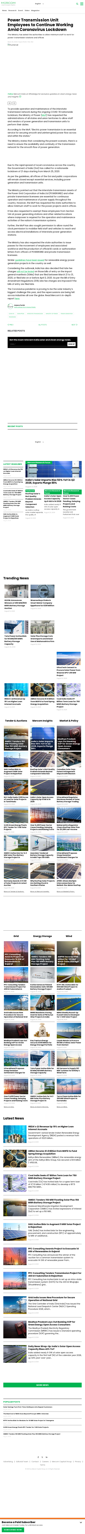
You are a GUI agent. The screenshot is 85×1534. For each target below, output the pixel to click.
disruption (20, 314)
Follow (10, 94)
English (38, 4)
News (4, 10)
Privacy (78, 1461)
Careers (45, 1461)
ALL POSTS (42, 324)
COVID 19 (11, 314)
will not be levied (25, 271)
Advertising (8, 1461)
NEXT (74, 324)
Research (12, 10)
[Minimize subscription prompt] (81, 1522)
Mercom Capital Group (62, 1461)
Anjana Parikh (22, 42)
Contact (35, 1461)
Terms (42, 1465)
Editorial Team (22, 1461)
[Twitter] (42, 1457)
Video (27, 10)
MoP (44, 115)
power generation (67, 314)
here (17, 298)
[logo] (8, 4)
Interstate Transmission (35, 314)
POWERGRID (12, 317)
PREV (11, 324)
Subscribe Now (13, 1529)
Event (20, 10)
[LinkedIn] (46, 1457)
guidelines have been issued (29, 260)
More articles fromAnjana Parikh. (25, 307)
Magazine (35, 10)
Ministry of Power (52, 314)
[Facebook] (38, 1457)
